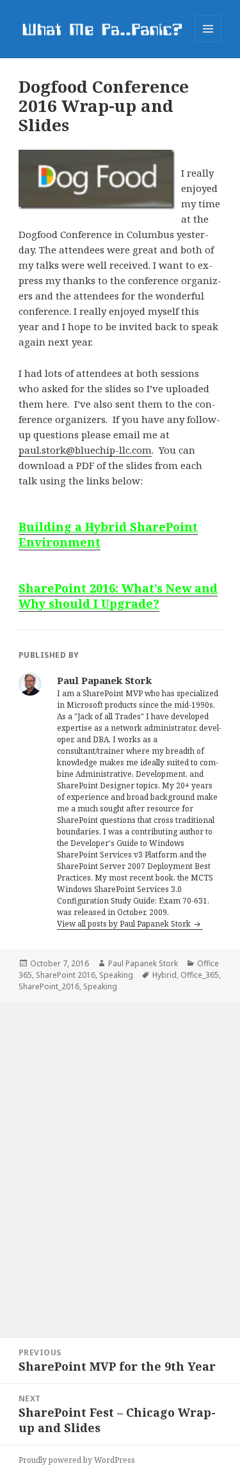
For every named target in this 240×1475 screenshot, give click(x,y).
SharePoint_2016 (49, 986)
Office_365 (199, 974)
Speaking (116, 974)
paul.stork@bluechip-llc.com (85, 449)
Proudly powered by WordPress (77, 1460)
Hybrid (164, 974)
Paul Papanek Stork (143, 963)
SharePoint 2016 (65, 974)
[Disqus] (120, 1162)
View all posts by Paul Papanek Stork (125, 923)
